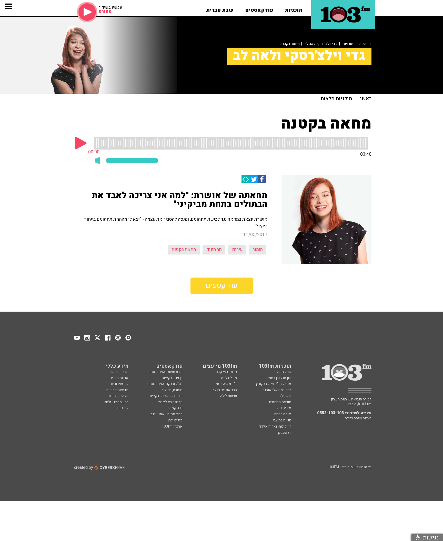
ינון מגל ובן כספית (278, 378)
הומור (258, 249)
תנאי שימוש (119, 372)
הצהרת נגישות (117, 396)
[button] (293, 8)
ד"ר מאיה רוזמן (226, 384)
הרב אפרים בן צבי (224, 390)
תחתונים (214, 249)
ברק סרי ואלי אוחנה (277, 390)
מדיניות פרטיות (117, 390)
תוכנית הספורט (280, 402)
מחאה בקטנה (184, 249)
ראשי (365, 98)
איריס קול (284, 408)
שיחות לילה (228, 396)
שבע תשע (284, 372)
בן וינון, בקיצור (172, 378)
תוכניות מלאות (336, 98)
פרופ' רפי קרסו (226, 372)
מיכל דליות (229, 378)
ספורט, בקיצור (172, 390)
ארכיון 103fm (172, 426)
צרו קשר (122, 408)
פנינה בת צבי (282, 420)
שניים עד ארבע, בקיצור (166, 396)
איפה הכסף (282, 414)
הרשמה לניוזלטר (116, 402)
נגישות (430, 537)
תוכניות (348, 44)
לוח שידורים (119, 384)
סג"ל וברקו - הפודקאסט (165, 384)
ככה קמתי (175, 408)
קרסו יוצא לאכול (170, 402)
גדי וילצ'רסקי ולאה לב (321, 44)
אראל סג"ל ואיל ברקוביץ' (273, 384)
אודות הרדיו (119, 378)
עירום (237, 249)
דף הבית (365, 44)
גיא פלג (285, 396)
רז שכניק (284, 432)
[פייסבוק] (262, 179)
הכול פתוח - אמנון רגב (166, 414)
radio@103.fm (359, 404)
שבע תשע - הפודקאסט (165, 372)
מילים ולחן (175, 420)
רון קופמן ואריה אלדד (275, 426)
